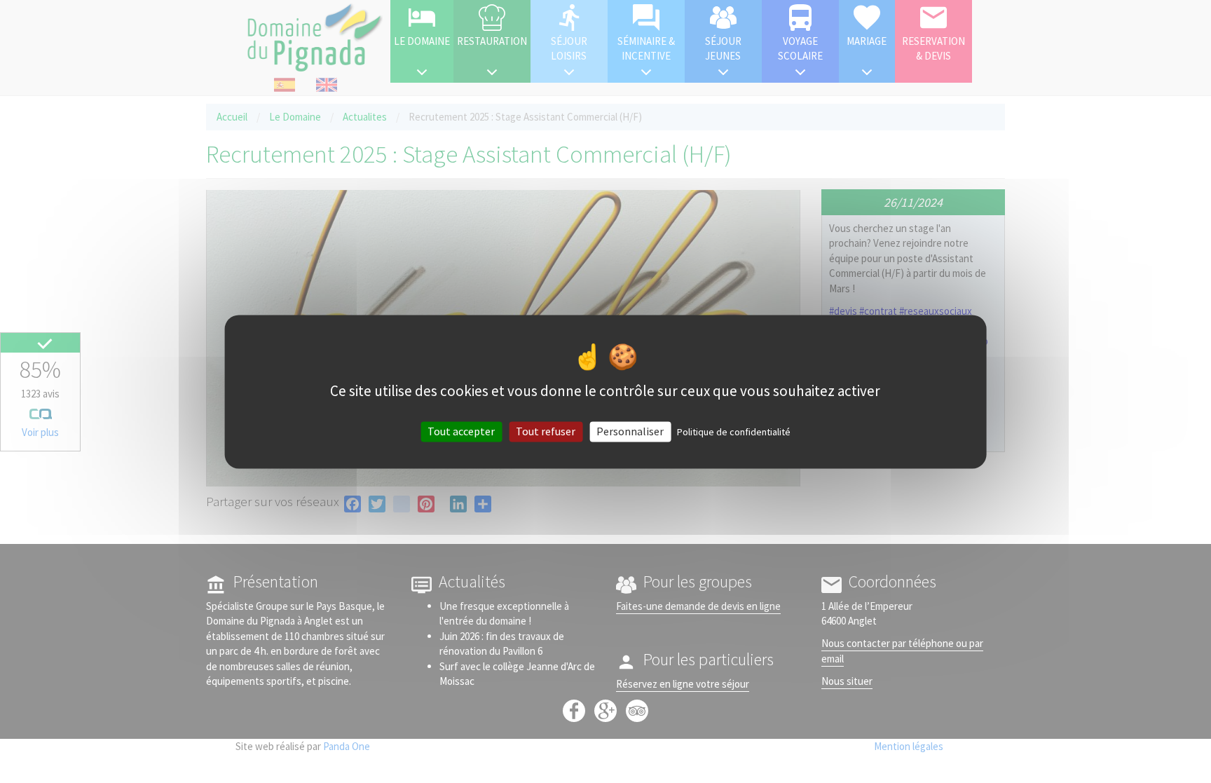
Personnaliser (630, 431)
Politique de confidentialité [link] (734, 431)
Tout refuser (545, 431)
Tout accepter (461, 431)
